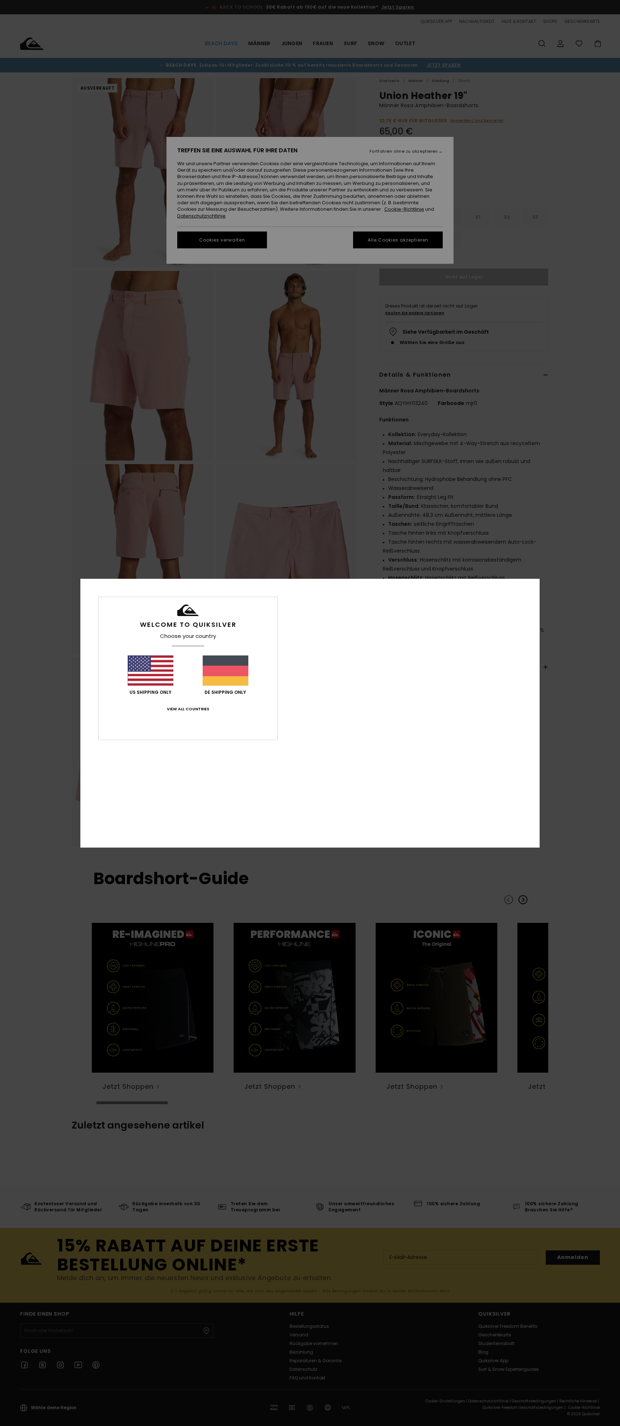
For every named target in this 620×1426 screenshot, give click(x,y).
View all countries (188, 709)
